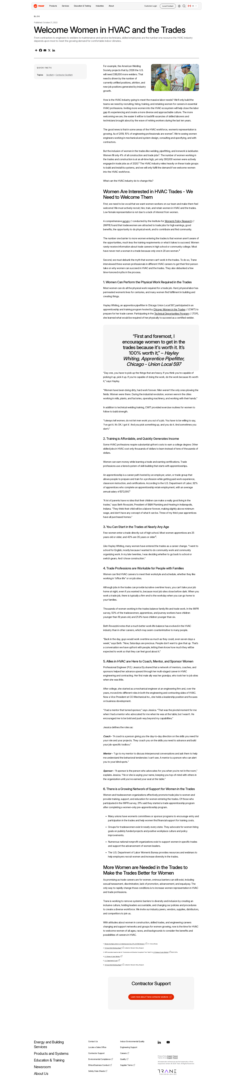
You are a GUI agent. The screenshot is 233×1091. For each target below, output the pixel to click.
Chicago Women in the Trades (169, 309)
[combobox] (192, 6)
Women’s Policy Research (178, 221)
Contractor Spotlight (64, 75)
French (175, 1056)
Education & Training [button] (82, 6)
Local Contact (167, 6)
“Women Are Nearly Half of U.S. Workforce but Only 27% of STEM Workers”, (124, 944)
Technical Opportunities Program (171, 313)
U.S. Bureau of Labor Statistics (160, 952)
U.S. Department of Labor (111, 960)
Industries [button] (100, 6)
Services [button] (65, 6)
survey (126, 221)
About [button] (111, 6)
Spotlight (50, 75)
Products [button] (53, 6)
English (169, 1056)
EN (193, 6)
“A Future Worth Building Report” (112, 948)
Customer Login (150, 6)
